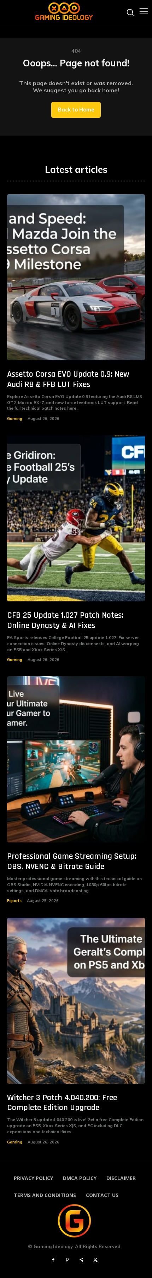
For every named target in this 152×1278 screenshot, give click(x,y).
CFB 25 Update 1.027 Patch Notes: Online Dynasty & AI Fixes (65, 620)
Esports (14, 900)
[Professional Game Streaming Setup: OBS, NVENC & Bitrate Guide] (76, 759)
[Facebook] (53, 1260)
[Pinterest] (67, 1260)
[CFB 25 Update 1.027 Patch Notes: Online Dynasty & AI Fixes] (76, 518)
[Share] (81, 1260)
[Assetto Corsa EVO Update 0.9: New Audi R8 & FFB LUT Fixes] (76, 277)
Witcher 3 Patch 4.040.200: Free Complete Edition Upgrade (62, 1102)
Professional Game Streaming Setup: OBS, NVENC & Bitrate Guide (71, 861)
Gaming (14, 418)
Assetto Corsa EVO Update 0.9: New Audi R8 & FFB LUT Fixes (68, 379)
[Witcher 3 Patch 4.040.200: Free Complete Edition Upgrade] (76, 1001)
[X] (95, 1260)
